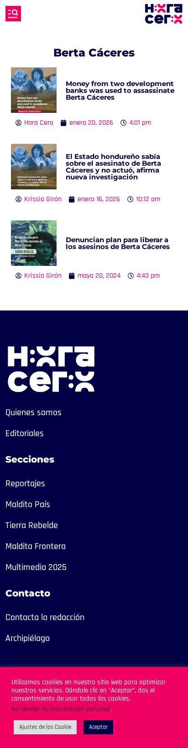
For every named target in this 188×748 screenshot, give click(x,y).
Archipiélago (27, 638)
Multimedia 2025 (36, 567)
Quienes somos (33, 412)
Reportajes (25, 483)
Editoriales (24, 433)
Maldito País (27, 504)
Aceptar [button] (98, 727)
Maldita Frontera (35, 546)
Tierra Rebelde (31, 525)
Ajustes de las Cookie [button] (45, 727)
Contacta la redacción (44, 617)
